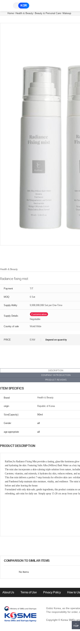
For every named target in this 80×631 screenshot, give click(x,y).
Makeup (67, 13)
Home (10, 13)
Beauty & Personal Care (48, 13)
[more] (52, 560)
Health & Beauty (24, 13)
